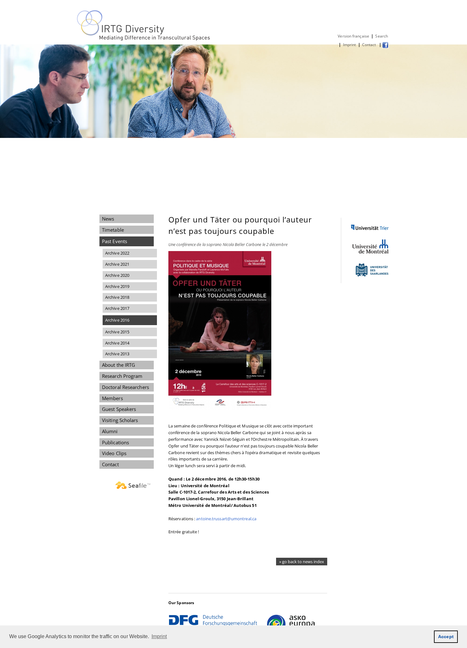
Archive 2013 (117, 354)
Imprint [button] (159, 636)
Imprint (349, 44)
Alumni (110, 431)
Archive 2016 (117, 320)
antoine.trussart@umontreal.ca (226, 519)
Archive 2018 (117, 297)
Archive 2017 (117, 308)
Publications (115, 442)
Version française (353, 36)
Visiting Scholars (120, 420)
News (108, 218)
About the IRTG (118, 365)
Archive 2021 (117, 264)
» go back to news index (301, 561)
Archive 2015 (117, 332)
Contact (369, 44)
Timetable (113, 230)
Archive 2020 (117, 275)
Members (112, 398)
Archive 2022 (117, 253)
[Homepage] (144, 39)
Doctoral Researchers (125, 387)
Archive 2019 (117, 286)
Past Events (114, 241)
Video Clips (114, 453)
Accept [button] (446, 636)
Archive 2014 (117, 343)
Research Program (122, 376)
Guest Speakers (119, 409)
